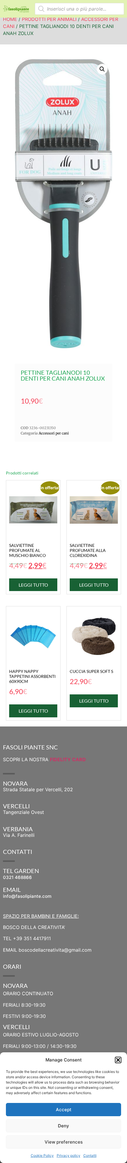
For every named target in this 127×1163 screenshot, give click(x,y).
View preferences (64, 1142)
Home (10, 19)
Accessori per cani (54, 433)
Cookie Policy (42, 1155)
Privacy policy (68, 1155)
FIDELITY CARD (68, 759)
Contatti (90, 1155)
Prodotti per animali (49, 19)
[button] (118, 1060)
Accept (63, 1109)
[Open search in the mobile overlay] (79, 9)
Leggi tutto (33, 585)
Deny (63, 1126)
